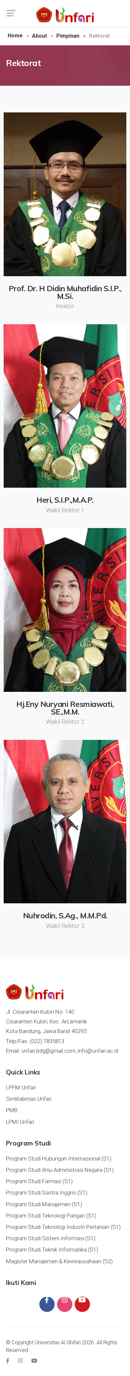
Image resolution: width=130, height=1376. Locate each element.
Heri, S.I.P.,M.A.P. (65, 500)
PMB (12, 1110)
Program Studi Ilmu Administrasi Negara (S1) (60, 1170)
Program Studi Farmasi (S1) (39, 1181)
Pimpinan (67, 36)
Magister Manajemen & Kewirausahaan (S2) (59, 1261)
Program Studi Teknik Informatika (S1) (52, 1249)
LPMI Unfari (20, 1121)
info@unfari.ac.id (98, 1050)
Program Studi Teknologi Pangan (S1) (51, 1215)
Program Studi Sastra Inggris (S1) (46, 1192)
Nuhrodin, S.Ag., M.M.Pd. (65, 915)
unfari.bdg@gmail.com (48, 1050)
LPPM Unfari (21, 1087)
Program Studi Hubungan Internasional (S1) (58, 1158)
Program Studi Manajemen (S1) (44, 1204)
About (39, 36)
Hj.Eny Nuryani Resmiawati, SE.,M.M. (65, 708)
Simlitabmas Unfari (28, 1098)
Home (15, 35)
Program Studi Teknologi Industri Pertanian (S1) (63, 1227)
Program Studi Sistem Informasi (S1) (50, 1238)
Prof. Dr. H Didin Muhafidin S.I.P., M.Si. (65, 292)
